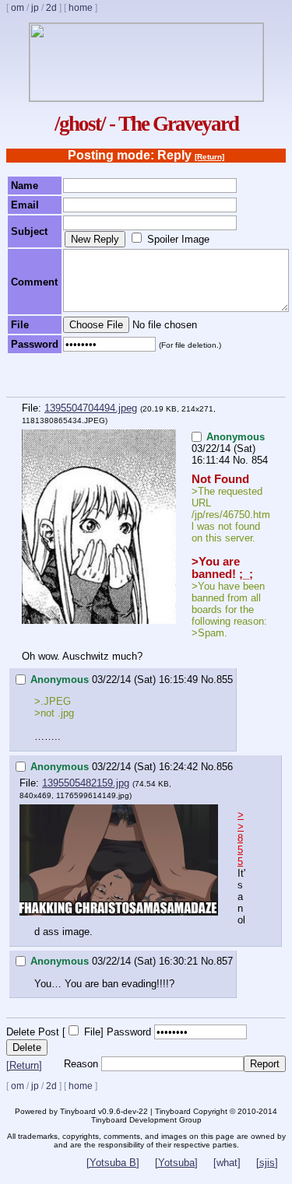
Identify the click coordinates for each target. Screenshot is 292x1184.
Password (129, 1032)
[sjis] (267, 1162)
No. (240, 460)
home (81, 7)
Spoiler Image (178, 239)
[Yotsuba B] (112, 1162)
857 (224, 961)
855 (224, 679)
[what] (227, 1162)
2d (51, 7)
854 (260, 460)
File (92, 1032)
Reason (81, 1064)
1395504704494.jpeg (90, 408)
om (17, 7)
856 (224, 766)
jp (35, 7)
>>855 (240, 838)
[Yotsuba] (176, 1162)
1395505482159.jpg (85, 783)
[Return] (209, 156)
